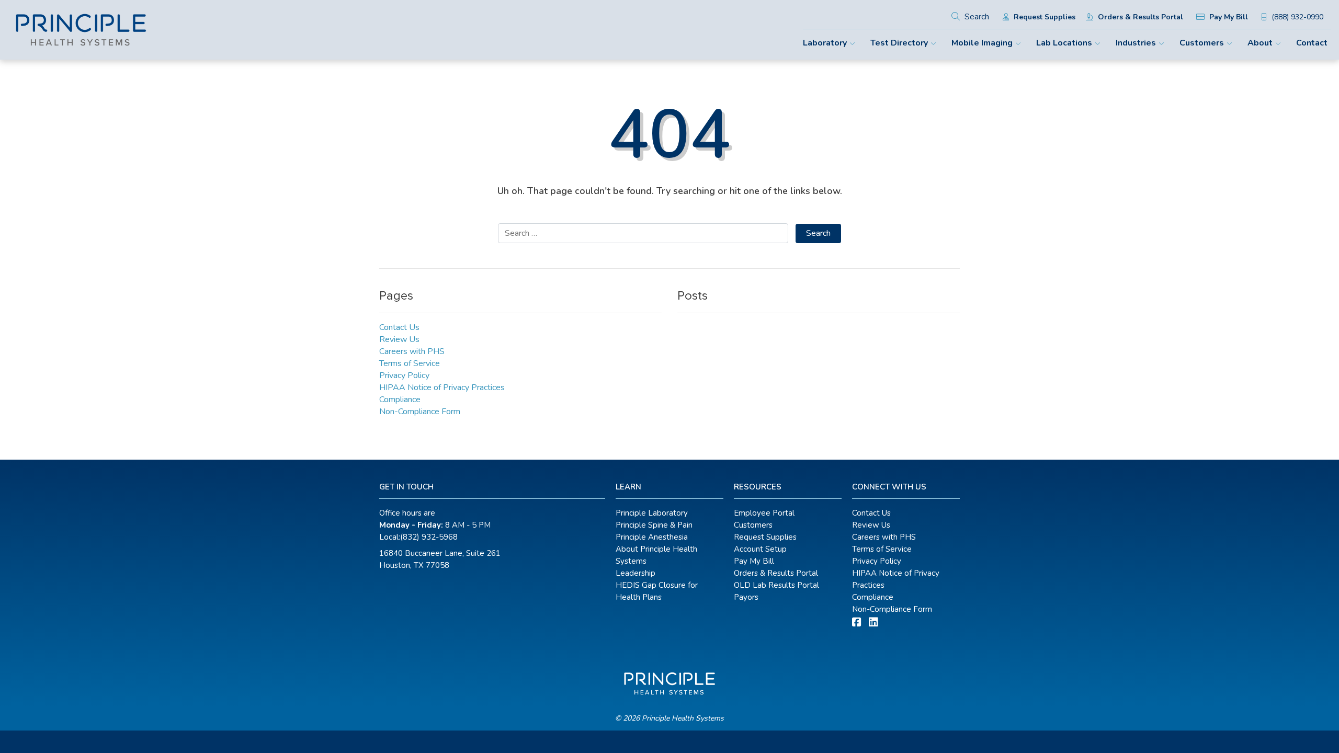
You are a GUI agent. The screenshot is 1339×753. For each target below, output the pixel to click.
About (1260, 43)
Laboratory (825, 43)
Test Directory (899, 43)
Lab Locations (1064, 43)
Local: (418, 537)
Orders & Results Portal (1139, 17)
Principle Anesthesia (652, 537)
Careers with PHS (412, 351)
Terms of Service (409, 363)
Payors (746, 597)
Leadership (635, 573)
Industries (1136, 43)
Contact (1311, 43)
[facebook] (856, 623)
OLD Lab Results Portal (776, 585)
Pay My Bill (1227, 17)
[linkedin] (873, 623)
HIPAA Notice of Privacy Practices (442, 387)
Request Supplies (1043, 17)
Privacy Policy (404, 375)
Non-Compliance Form (419, 411)
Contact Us (399, 327)
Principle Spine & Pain (654, 525)
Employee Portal (764, 513)
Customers (1201, 43)
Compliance (400, 399)
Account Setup (760, 549)
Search (975, 16)
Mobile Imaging (982, 43)
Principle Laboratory (652, 513)
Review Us (399, 339)
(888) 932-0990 (1296, 17)
